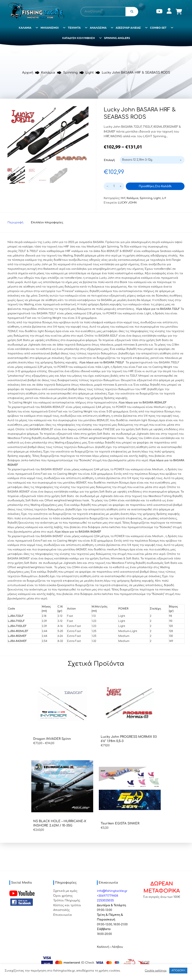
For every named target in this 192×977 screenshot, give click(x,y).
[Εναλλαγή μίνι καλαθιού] (179, 11)
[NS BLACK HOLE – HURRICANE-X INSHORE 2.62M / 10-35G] (62, 786)
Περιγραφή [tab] (15, 222)
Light (90, 72)
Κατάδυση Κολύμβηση (78, 38)
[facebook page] (21, 902)
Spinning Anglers (117, 38)
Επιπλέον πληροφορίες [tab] (47, 222)
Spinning (70, 72)
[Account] (169, 11)
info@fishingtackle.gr (112, 891)
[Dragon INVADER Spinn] (62, 704)
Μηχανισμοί (49, 27)
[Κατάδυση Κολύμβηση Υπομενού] (100, 38)
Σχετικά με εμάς (65, 891)
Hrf (123, 198)
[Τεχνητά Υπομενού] (86, 27)
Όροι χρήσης (63, 895)
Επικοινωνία (62, 915)
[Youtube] (159, 12)
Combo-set (158, 27)
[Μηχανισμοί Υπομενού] (64, 27)
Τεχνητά (74, 27)
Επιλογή (109, 160)
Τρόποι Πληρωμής (66, 900)
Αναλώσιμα (98, 27)
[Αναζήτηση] (132, 11)
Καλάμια (25, 27)
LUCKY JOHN (127, 202)
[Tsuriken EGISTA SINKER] (130, 788)
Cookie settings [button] (155, 970)
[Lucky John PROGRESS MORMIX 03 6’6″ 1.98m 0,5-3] (130, 702)
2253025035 (105, 900)
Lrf (164, 198)
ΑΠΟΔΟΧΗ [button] (178, 970)
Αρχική (27, 72)
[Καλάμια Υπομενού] (36, 27)
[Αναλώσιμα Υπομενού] (112, 27)
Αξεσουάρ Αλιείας (128, 27)
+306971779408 (107, 895)
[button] (83, 111)
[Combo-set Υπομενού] (172, 27)
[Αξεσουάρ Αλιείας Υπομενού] (146, 27)
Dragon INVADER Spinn (52, 739)
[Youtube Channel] (21, 893)
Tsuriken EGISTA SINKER (120, 823)
